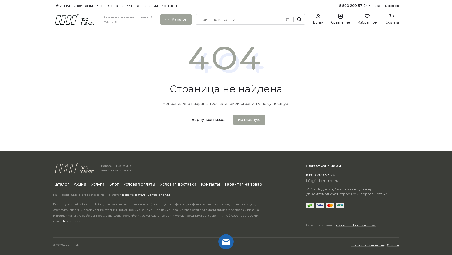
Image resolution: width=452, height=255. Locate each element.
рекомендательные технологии (146, 194)
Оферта (393, 245)
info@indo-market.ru (322, 180)
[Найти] (299, 19)
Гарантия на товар (243, 184)
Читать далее (71, 221)
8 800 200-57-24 (353, 6)
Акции (80, 184)
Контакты (210, 184)
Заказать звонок (386, 6)
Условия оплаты (139, 184)
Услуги (97, 184)
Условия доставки (178, 184)
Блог (114, 184)
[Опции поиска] (287, 19)
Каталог (61, 184)
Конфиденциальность (367, 245)
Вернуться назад (208, 119)
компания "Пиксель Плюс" (356, 225)
